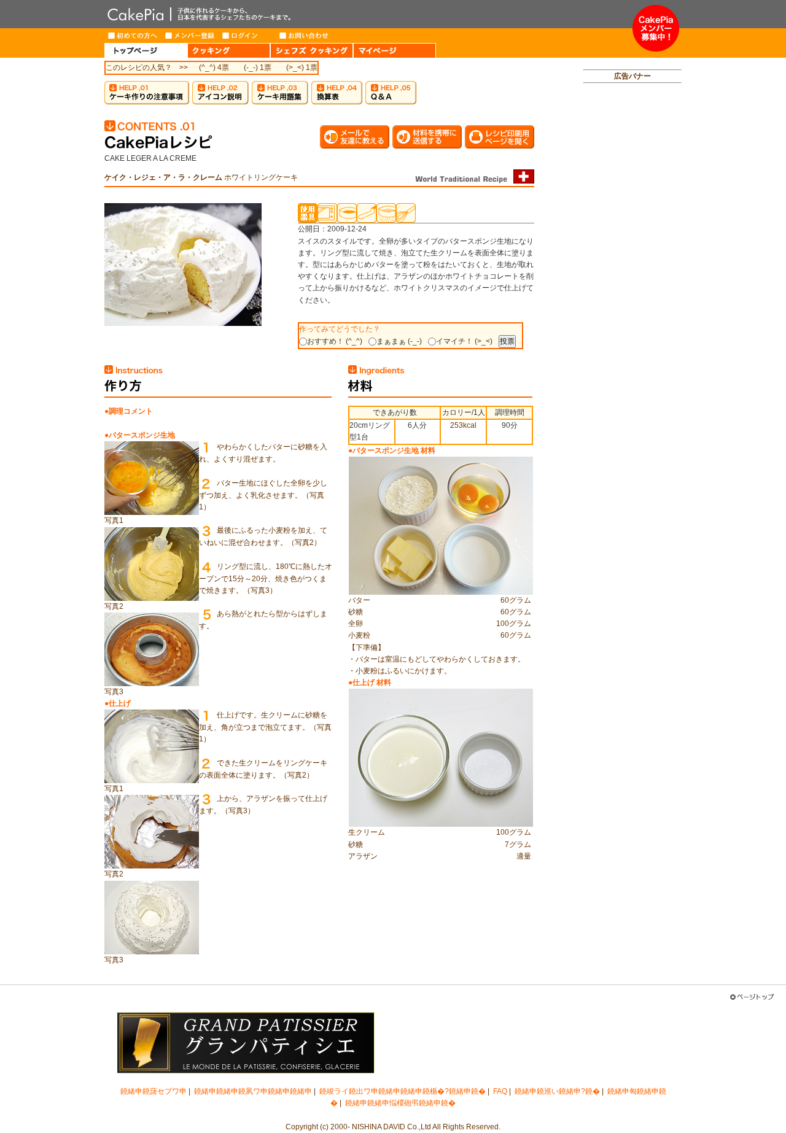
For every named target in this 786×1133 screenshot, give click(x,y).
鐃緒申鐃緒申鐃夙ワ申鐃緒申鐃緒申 (253, 1091)
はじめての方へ (132, 35)
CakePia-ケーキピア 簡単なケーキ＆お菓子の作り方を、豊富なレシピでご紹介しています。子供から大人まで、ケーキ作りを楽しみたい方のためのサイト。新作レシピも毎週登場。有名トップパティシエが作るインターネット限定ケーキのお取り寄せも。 (368, 14)
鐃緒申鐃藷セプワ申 (153, 1091)
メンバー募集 (655, 28)
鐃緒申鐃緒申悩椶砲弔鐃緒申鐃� (400, 1103)
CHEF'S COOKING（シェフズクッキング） (311, 50)
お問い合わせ (304, 35)
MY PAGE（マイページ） (394, 50)
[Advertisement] (632, 280)
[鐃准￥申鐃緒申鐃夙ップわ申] (755, 997)
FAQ (500, 1091)
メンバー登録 (190, 35)
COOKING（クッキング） (228, 50)
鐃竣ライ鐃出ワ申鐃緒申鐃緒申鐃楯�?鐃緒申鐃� (402, 1091)
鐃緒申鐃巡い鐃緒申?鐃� (557, 1091)
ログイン (247, 35)
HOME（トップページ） (145, 50)
